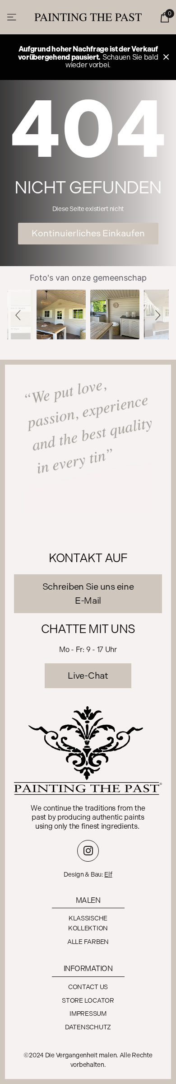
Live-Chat (88, 675)
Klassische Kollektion (88, 923)
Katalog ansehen (12, 17)
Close (166, 57)
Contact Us (88, 987)
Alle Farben (88, 942)
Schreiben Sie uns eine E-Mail (88, 593)
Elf (108, 874)
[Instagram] (88, 851)
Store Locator (88, 1000)
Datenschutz (88, 1027)
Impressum (87, 1014)
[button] (19, 314)
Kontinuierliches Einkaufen (88, 233)
